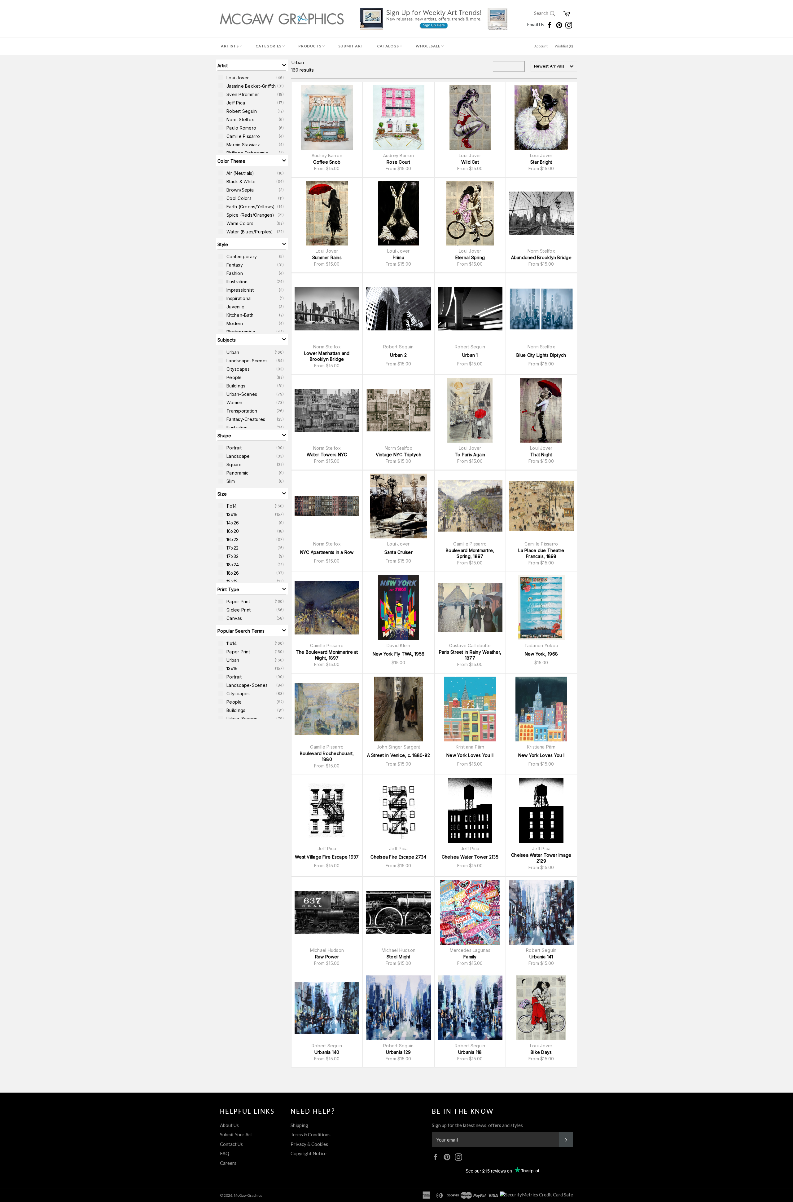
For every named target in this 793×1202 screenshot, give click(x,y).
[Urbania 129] (398, 1007)
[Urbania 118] (470, 1007)
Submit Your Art (236, 1134)
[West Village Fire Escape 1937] (327, 810)
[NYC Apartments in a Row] (327, 506)
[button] (251, 65)
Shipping (299, 1125)
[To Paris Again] (470, 410)
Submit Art (351, 46)
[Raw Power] (327, 912)
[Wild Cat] (470, 117)
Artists (230, 46)
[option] (251, 77)
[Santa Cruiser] (398, 506)
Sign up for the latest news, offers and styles (477, 1125)
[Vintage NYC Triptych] (398, 410)
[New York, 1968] (541, 607)
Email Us (536, 24)
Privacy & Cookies (309, 1144)
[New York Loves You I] (541, 709)
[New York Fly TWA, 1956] (398, 607)
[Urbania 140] (327, 1007)
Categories (269, 46)
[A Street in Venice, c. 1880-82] (398, 709)
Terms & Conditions (311, 1134)
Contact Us (231, 1144)
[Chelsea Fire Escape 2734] (398, 810)
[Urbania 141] (541, 912)
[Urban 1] (470, 308)
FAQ (224, 1153)
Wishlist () (564, 46)
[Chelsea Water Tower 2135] (470, 810)
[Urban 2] (398, 308)
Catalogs (388, 46)
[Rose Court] (398, 117)
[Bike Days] (541, 1007)
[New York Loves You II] (470, 709)
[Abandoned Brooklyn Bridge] (541, 213)
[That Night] (541, 410)
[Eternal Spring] (470, 213)
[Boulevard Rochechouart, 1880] (327, 709)
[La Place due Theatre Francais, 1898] (541, 506)
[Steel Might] (398, 912)
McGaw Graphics (248, 1195)
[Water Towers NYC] (327, 410)
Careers (228, 1163)
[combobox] (554, 66)
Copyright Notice (308, 1153)
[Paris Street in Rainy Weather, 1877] (470, 607)
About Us (229, 1125)
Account (541, 46)
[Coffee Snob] (327, 117)
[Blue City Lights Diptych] (541, 308)
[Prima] (398, 213)
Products (310, 46)
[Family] (470, 912)
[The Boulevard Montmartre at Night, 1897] (327, 607)
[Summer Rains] (327, 213)
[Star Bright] (541, 117)
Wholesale (428, 46)
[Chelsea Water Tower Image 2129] (541, 810)
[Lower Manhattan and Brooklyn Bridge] (327, 308)
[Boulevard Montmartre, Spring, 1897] (470, 506)
